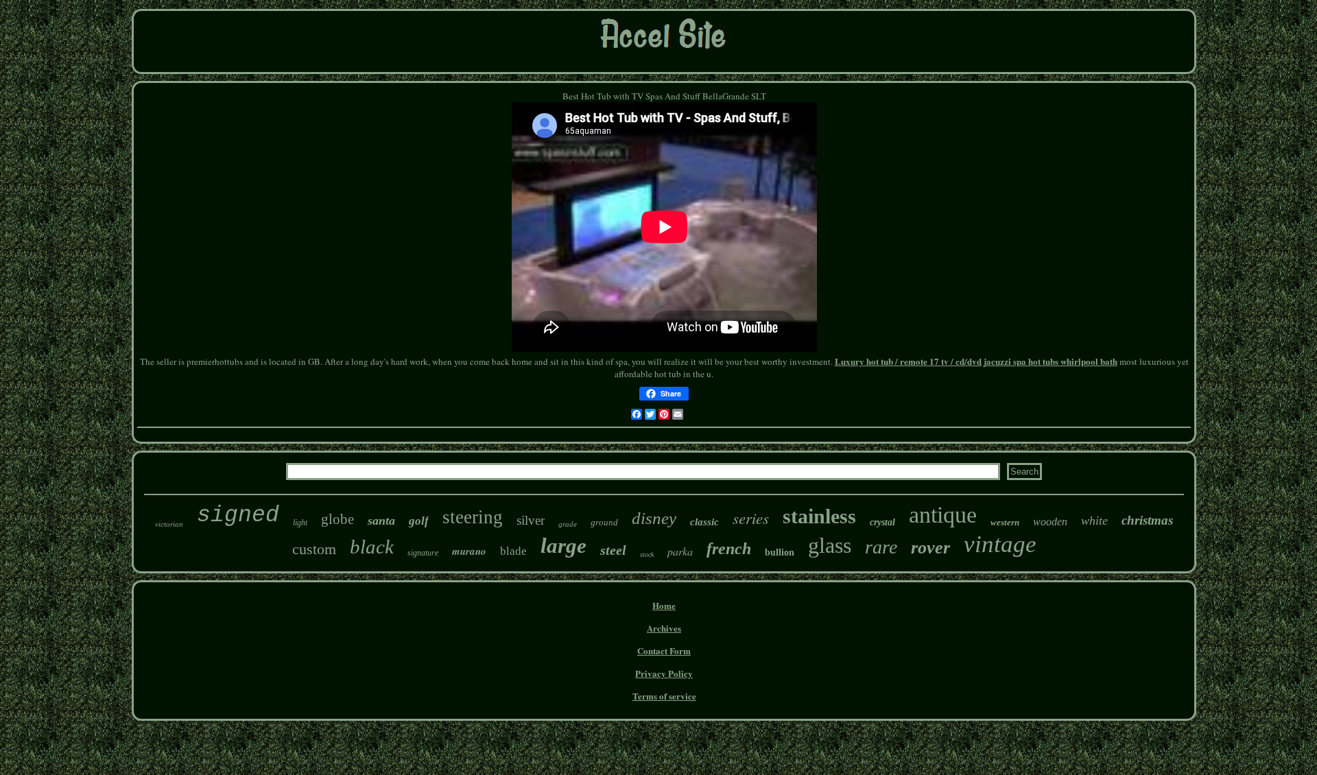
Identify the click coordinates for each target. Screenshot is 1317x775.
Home (664, 605)
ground (604, 522)
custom (314, 549)
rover (930, 548)
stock (647, 554)
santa (381, 520)
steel (613, 550)
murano (469, 551)
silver (531, 520)
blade (513, 551)
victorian (169, 524)
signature (422, 553)
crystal (882, 522)
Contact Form (664, 650)
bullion (779, 552)
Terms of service (664, 695)
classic (704, 521)
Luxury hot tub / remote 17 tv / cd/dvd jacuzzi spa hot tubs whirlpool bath (976, 361)
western (1004, 522)
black (372, 547)
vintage (1000, 544)
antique (943, 514)
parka (680, 551)
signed (238, 515)
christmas (1147, 520)
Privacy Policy (664, 673)
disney (654, 518)
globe (337, 519)
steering (472, 517)
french (729, 549)
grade (567, 524)
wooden (1050, 521)
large (563, 546)
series (751, 517)
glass (829, 545)
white (1094, 520)
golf (419, 520)
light (300, 522)
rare (881, 547)
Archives (664, 627)
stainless (819, 516)
